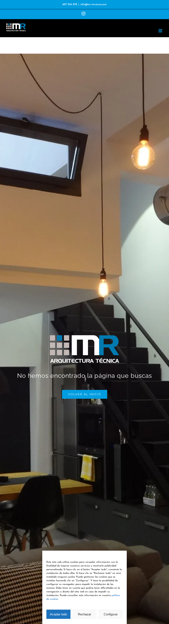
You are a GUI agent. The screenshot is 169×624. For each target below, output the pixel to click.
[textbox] (84, 376)
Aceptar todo (58, 614)
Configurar (111, 614)
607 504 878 (69, 4)
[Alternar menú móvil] (160, 31)
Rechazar (84, 614)
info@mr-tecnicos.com (93, 4)
